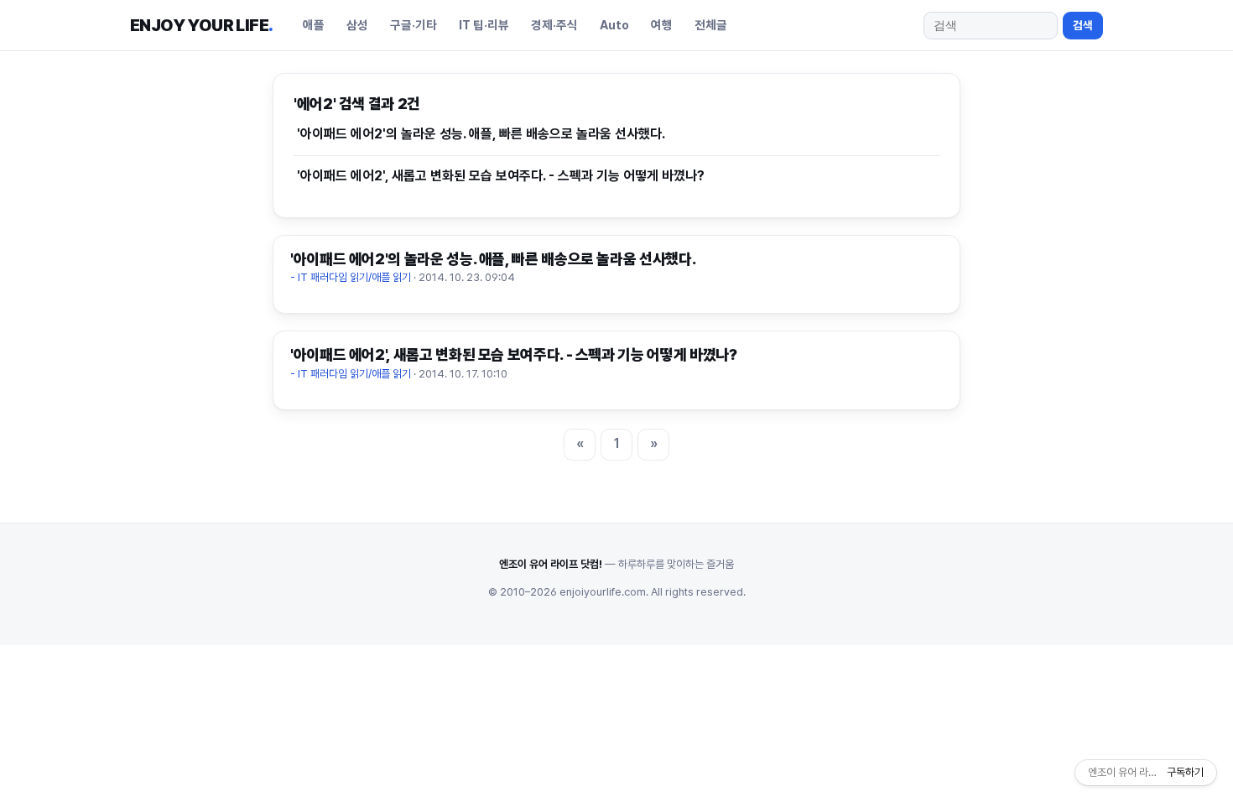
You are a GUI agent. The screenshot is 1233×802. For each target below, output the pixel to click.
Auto (614, 25)
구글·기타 (413, 25)
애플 (314, 25)
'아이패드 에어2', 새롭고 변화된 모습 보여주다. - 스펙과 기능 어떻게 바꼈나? (501, 176)
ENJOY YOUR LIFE (201, 25)
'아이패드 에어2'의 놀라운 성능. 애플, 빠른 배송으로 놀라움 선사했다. (481, 134)
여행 (662, 25)
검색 (1083, 25)
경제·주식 (554, 25)
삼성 (357, 25)
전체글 (711, 25)
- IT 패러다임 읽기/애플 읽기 (350, 277)
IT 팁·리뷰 (484, 25)
